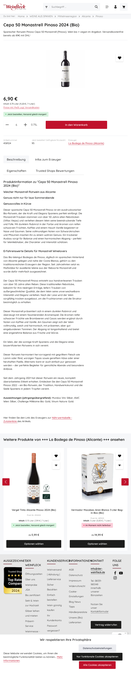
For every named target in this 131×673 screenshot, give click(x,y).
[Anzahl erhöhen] (25, 125)
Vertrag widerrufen (106, 624)
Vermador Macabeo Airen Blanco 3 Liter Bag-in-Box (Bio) (97, 512)
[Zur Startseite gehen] (14, 6)
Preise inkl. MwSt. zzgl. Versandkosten (21, 107)
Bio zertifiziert (32, 595)
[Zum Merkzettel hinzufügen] (119, 58)
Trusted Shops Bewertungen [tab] (55, 170)
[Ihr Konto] (115, 7)
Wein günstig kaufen (54, 608)
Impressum (75, 580)
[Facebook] (115, 574)
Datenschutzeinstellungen (97, 648)
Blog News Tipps (75, 604)
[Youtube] (121, 574)
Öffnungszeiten (33, 573)
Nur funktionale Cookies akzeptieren (97, 656)
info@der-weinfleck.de (98, 570)
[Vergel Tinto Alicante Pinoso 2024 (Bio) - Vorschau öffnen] (56, 465)
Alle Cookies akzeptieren (97, 664)
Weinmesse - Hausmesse (32, 634)
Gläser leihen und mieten (32, 613)
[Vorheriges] (6, 481)
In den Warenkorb (76, 124)
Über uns (30, 579)
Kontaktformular (99, 611)
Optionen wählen (33, 543)
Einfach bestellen (52, 597)
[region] (65, 69)
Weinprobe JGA (31, 587)
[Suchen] (96, 7)
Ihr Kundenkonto (54, 618)
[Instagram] (115, 578)
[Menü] (107, 7)
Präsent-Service (29, 623)
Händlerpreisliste (78, 612)
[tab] (16, 159)
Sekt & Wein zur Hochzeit (32, 603)
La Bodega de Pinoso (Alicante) (86, 143)
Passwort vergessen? (53, 628)
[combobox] (71, 7)
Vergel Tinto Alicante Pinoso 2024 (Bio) (34, 510)
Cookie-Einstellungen (76, 594)
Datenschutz (76, 575)
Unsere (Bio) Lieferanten (76, 620)
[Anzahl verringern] (7, 125)
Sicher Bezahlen (52, 587)
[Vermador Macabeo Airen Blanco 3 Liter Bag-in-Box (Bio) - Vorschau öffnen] (119, 465)
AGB (71, 569)
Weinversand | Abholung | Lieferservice (54, 574)
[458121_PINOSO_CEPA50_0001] (65, 69)
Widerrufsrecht (77, 586)
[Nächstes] (125, 481)
